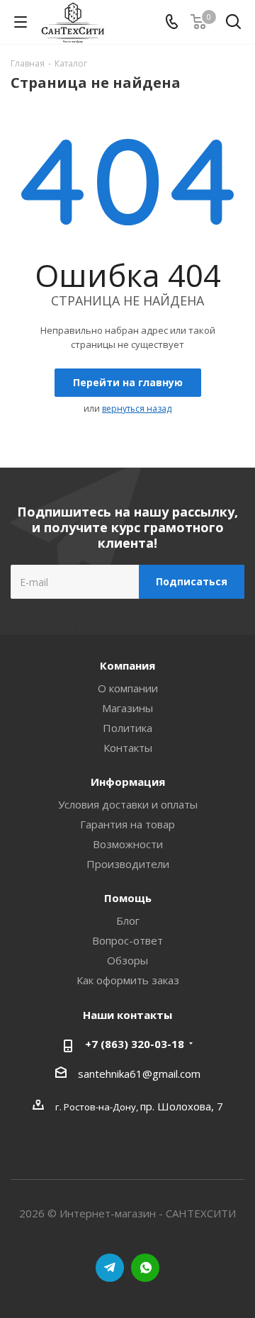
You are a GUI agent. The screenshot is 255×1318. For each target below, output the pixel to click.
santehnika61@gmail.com (139, 1073)
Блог (128, 920)
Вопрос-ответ (127, 940)
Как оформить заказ (127, 980)
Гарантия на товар (127, 824)
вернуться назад (136, 408)
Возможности (128, 844)
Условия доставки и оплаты (128, 804)
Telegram (110, 1268)
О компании (128, 688)
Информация (128, 782)
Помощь (128, 898)
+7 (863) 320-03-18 (134, 1044)
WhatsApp (145, 1268)
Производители (127, 864)
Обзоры (127, 960)
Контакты (127, 747)
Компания (127, 665)
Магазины (127, 708)
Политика (127, 728)
